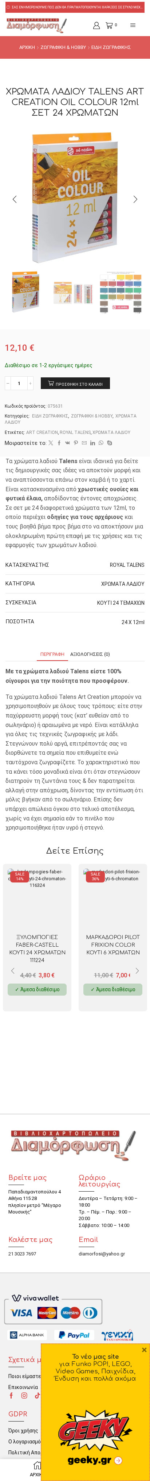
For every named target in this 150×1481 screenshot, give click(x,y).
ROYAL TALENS (75, 432)
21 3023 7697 (22, 1254)
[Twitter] (51, 443)
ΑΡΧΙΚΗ (27, 47)
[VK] (67, 443)
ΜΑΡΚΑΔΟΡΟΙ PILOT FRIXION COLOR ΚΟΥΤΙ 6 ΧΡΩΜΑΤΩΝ (113, 945)
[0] (106, 25)
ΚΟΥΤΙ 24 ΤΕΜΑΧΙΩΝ (121, 603)
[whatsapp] (101, 443)
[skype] (108, 443)
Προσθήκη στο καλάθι (79, 384)
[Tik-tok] (37, 1396)
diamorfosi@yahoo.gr (102, 1254)
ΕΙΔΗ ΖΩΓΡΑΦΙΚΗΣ (111, 47)
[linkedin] (92, 443)
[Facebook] (59, 443)
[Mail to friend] (84, 443)
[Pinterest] (76, 443)
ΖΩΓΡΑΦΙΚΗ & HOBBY (63, 47)
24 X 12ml (133, 622)
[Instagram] (24, 1396)
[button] (14, 200)
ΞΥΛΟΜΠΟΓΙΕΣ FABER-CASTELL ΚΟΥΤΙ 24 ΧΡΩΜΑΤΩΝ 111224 (37, 949)
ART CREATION (42, 432)
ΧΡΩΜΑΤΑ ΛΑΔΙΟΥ (111, 432)
